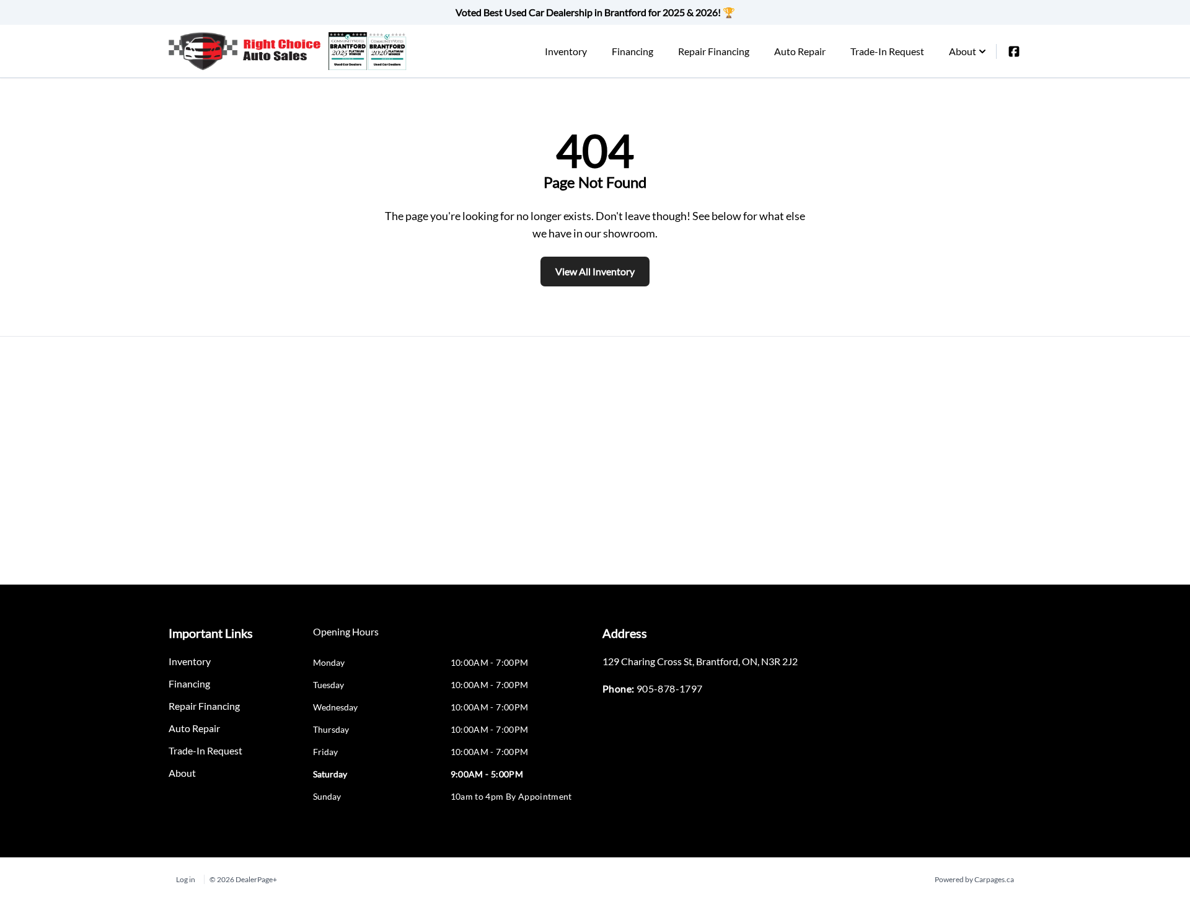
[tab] (346, 638)
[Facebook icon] (1014, 51)
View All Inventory (595, 271)
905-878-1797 (670, 688)
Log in (185, 879)
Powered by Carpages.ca (974, 879)
